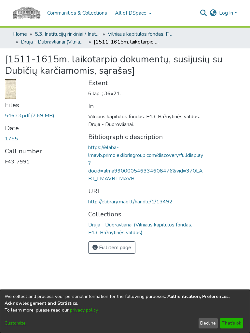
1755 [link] (11, 138)
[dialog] (125, 311)
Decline (208, 323)
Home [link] (20, 34)
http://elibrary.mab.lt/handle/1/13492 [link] (130, 201)
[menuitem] (133, 13)
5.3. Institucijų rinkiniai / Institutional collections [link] (67, 34)
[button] (203, 13)
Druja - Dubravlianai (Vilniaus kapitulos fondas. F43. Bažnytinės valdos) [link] (53, 41)
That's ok (231, 323)
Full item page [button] (114, 247)
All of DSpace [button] (130, 13)
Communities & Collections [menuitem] (77, 13)
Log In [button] (226, 13)
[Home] (27, 12)
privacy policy (84, 310)
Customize (15, 323)
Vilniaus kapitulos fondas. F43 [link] (140, 34)
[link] (29, 115)
